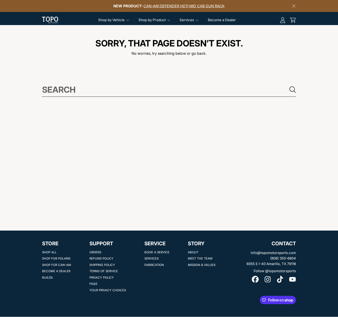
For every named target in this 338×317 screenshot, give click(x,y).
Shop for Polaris (56, 258)
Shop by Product (152, 20)
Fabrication (154, 265)
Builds (47, 277)
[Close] (294, 6)
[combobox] (169, 90)
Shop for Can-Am (56, 265)
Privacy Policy (101, 277)
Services (187, 20)
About (193, 252)
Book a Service (156, 252)
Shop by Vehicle (112, 20)
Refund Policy (101, 258)
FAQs (93, 284)
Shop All (49, 252)
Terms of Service (103, 271)
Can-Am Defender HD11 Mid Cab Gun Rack (184, 6)
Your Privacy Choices (107, 290)
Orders (95, 252)
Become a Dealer (56, 271)
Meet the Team (200, 258)
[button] (293, 20)
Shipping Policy (102, 265)
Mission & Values (201, 265)
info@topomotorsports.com (273, 253)
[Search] (292, 90)
